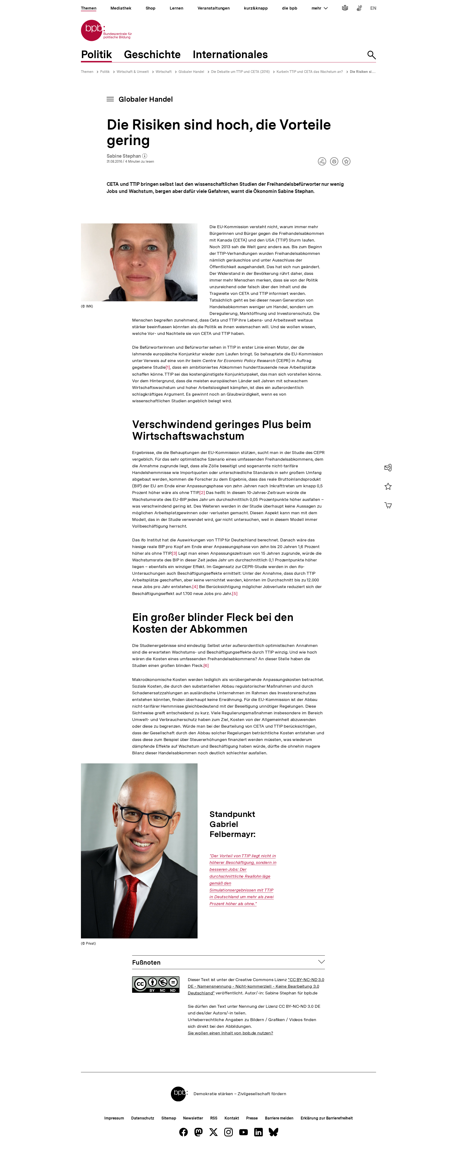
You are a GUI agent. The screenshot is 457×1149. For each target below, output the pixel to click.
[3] (174, 553)
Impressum (114, 1118)
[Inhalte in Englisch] (373, 8)
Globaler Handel (191, 72)
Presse (252, 1118)
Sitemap (168, 1118)
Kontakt (231, 1118)
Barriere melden (279, 1118)
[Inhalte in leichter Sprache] (345, 8)
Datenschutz (142, 1118)
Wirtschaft (164, 72)
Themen (87, 72)
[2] (202, 492)
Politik (105, 72)
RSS (214, 1118)
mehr (320, 8)
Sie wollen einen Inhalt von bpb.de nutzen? (230, 1032)
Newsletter (193, 1118)
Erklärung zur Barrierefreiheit (327, 1118)
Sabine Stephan (127, 156)
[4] (195, 586)
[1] (168, 367)
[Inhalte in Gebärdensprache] (359, 8)
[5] (235, 593)
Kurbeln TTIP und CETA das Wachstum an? (310, 72)
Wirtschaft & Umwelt (133, 72)
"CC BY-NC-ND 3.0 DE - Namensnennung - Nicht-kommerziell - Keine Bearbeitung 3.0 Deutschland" (256, 986)
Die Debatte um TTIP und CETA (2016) (240, 72)
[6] (206, 665)
